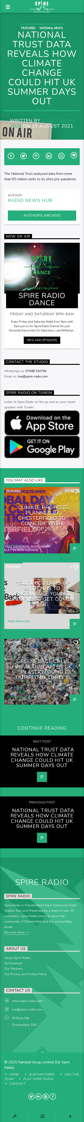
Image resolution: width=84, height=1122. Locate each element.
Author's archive (42, 215)
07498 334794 (36, 371)
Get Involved (13, 963)
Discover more (15, 932)
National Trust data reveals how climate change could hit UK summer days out (42, 757)
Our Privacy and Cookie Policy (25, 974)
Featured (28, 28)
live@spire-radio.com (33, 376)
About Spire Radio (17, 958)
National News (51, 28)
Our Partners (13, 969)
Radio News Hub (42, 123)
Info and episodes (42, 340)
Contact (17, 1083)
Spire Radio (15, 546)
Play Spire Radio (39, 1079)
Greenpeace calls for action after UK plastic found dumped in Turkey (42, 669)
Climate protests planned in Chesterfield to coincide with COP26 (43, 518)
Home (14, 1074)
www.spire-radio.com (27, 1001)
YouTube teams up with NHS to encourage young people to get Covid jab (42, 594)
